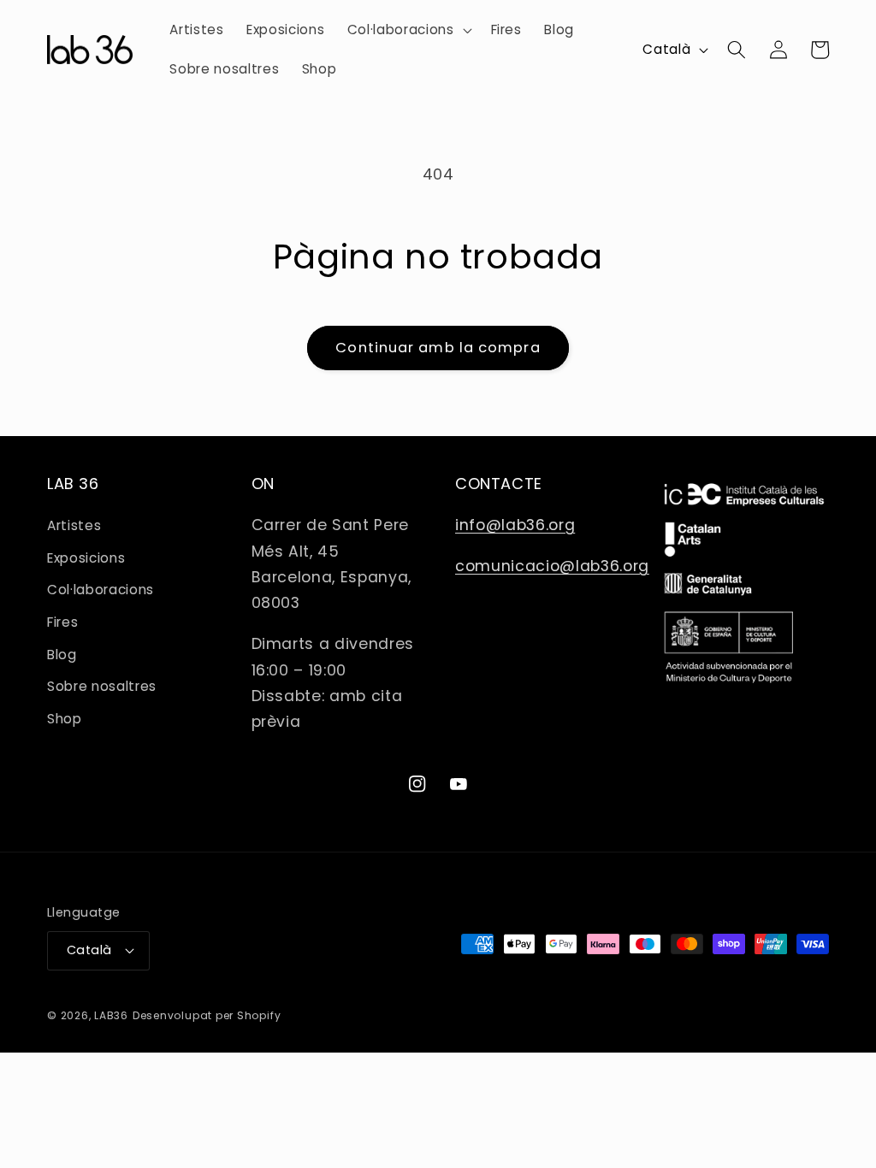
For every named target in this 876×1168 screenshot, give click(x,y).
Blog (62, 655)
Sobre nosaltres (102, 686)
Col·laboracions (100, 590)
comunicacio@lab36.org (552, 566)
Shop (64, 719)
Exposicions (86, 558)
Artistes (74, 525)
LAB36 (111, 1015)
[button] (408, 30)
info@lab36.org (515, 525)
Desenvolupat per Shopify (207, 1015)
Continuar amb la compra (437, 347)
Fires (62, 622)
